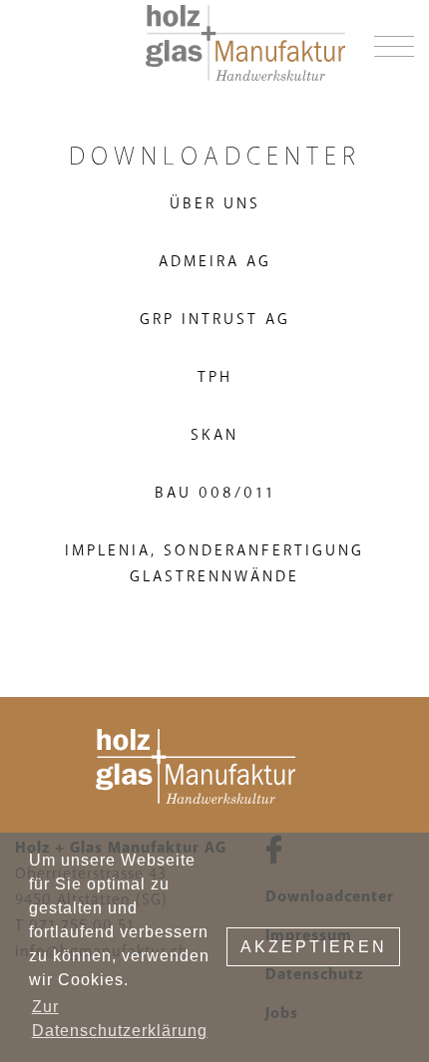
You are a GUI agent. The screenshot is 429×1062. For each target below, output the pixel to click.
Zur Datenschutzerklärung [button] (120, 1018)
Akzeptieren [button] (313, 946)
